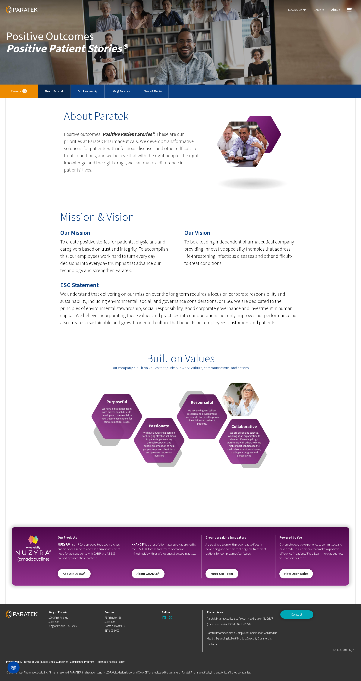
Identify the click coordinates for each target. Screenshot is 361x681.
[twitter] (170, 617)
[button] (349, 10)
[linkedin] (164, 617)
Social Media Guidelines (54, 662)
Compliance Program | (82, 662)
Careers (319, 10)
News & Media (297, 10)
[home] (22, 10)
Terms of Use (31, 662)
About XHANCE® (148, 573)
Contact (296, 614)
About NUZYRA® (74, 573)
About (335, 10)
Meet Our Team (222, 573)
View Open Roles (296, 573)
